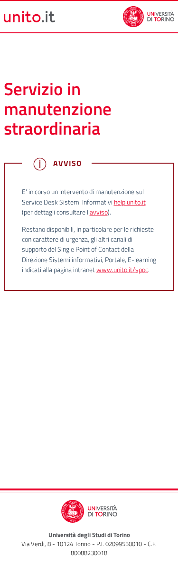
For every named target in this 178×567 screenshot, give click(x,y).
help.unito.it (130, 202)
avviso (99, 212)
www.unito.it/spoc (122, 269)
